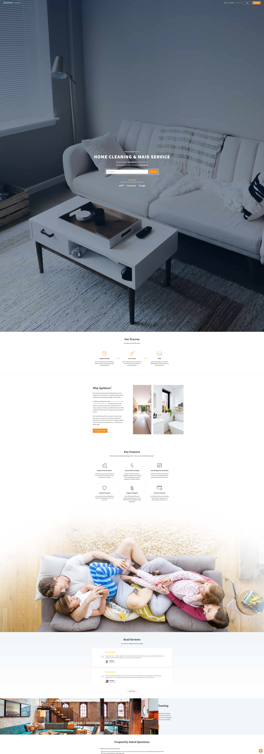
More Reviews (132, 691)
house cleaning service (116, 401)
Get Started (153, 171)
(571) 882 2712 (238, 2)
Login (247, 2)
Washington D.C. (103, 403)
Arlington (95, 403)
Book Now (256, 2)
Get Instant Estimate (100, 430)
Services (226, 2)
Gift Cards (231, 2)
